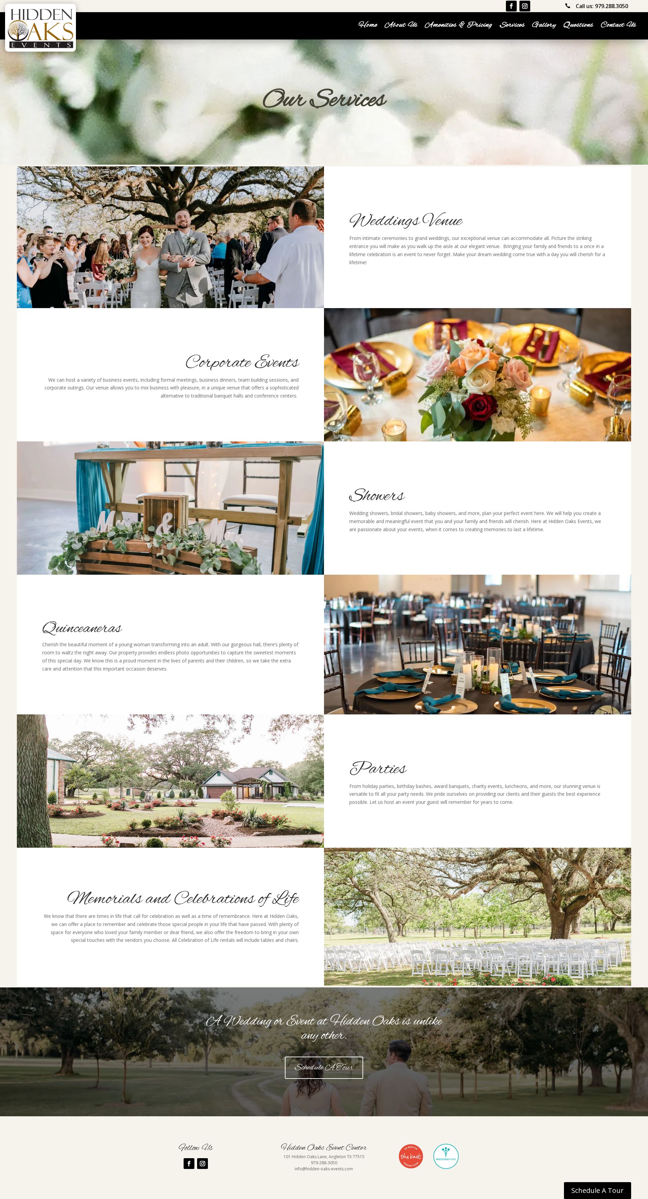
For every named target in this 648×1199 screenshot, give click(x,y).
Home (367, 26)
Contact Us (618, 26)
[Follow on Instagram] (524, 6)
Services (512, 26)
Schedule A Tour (324, 1067)
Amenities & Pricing (458, 26)
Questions (578, 26)
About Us (401, 26)
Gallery (544, 26)
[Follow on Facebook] (511, 6)
